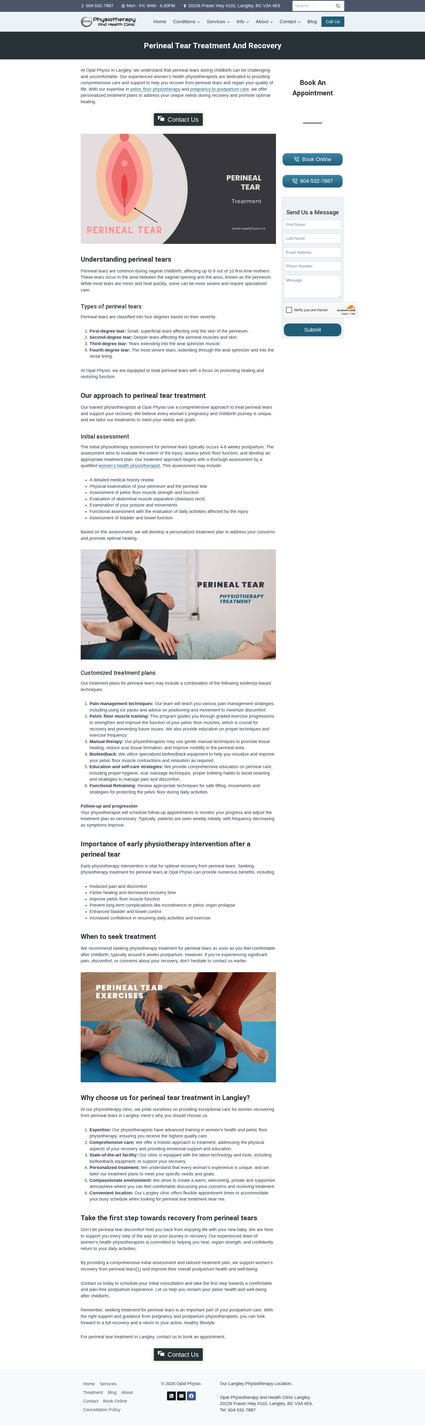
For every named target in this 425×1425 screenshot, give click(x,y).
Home (159, 21)
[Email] (181, 1395)
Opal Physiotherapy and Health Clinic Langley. (265, 1397)
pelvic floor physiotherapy (155, 89)
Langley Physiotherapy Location (259, 1383)
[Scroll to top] (413, 1410)
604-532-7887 (242, 1410)
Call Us (333, 21)
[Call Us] (171, 1395)
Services (108, 1383)
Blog (312, 21)
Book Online (115, 1401)
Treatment (93, 1392)
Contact (90, 1401)
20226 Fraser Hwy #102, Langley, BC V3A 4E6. (266, 1403)
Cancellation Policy (102, 1409)
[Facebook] (191, 1395)
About (127, 1392)
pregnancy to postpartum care (219, 89)
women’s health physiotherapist (129, 465)
